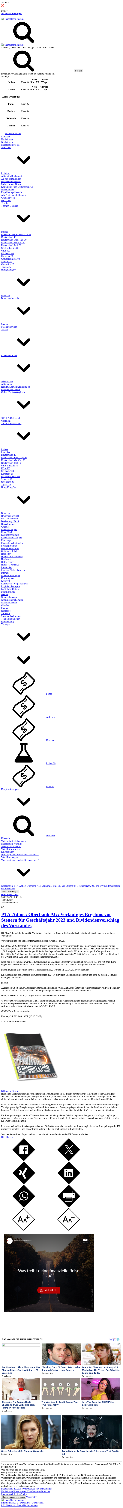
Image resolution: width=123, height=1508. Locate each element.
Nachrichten (7, 139)
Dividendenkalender (10, 389)
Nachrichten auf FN (10, 144)
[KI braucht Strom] (29, 1088)
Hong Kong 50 (8, 269)
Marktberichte (7, 189)
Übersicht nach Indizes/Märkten (16, 234)
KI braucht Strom (9, 1091)
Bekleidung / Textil (10, 521)
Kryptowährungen (10, 789)
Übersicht (5, 420)
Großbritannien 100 (10, 259)
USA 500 (5, 250)
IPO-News (6, 200)
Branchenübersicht (10, 298)
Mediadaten (31, 1497)
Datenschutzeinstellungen (13, 1497)
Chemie (5, 526)
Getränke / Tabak (9, 551)
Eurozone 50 (7, 256)
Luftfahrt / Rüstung (10, 589)
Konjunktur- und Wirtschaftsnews (17, 187)
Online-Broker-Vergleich (13, 392)
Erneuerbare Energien (11, 537)
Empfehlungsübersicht (11, 192)
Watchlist (50, 835)
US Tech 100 (7, 253)
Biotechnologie (8, 524)
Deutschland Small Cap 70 (14, 240)
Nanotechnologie (9, 597)
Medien (4, 324)
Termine (5, 203)
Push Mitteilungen (10, 891)
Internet (4, 573)
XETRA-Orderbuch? (11, 423)
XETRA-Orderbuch (10, 418)
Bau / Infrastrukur (9, 518)
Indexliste (5, 452)
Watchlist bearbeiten (10, 849)
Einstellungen (7, 852)
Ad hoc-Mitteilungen (11, 13)
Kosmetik (5, 581)
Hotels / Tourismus (10, 564)
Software (5, 613)
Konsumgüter (7, 578)
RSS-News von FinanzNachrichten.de (19, 1505)
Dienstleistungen (9, 529)
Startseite (5, 136)
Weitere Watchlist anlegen (13, 841)
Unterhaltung (7, 621)
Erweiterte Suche (13, 133)
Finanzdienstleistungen (12, 543)
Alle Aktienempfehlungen (13, 195)
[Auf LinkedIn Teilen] (68, 1183)
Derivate (50, 740)
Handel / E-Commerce (11, 556)
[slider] (5, 905)
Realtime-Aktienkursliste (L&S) (16, 386)
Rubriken (5, 173)
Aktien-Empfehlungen (30, 1491)
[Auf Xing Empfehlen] (23, 1183)
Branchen (5, 295)
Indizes (4, 231)
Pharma (4, 608)
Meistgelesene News (11, 184)
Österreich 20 (7, 264)
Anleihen (50, 717)
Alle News (6, 147)
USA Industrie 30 (9, 248)
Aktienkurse (7, 381)
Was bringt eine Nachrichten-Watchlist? (20, 854)
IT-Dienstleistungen (10, 575)
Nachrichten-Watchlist (11, 843)
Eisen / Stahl (7, 532)
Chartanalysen (8, 197)
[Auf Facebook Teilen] (23, 1160)
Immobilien (6, 567)
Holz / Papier (7, 562)
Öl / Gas (5, 605)
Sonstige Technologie (11, 616)
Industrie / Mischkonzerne (13, 570)
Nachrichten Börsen (10, 1491)
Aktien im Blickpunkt (11, 176)
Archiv (4, 329)
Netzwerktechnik (9, 602)
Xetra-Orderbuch (24, 1488)
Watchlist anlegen (9, 857)
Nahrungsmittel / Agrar (12, 600)
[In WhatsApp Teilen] (23, 1206)
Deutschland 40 (8, 237)
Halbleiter (5, 554)
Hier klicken (7, 1137)
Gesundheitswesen (10, 548)
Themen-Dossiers (9, 206)
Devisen (50, 786)
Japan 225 (6, 267)
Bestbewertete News (11, 181)
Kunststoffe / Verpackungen (14, 583)
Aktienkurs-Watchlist (11, 846)
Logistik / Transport (10, 586)
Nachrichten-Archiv (17, 1494)
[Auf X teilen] (68, 1160)
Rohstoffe (5, 610)
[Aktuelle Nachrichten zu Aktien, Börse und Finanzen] (12, 19)
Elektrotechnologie (10, 535)
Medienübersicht (9, 327)
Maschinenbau (8, 591)
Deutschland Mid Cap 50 (13, 242)
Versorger (5, 624)
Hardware (6, 559)
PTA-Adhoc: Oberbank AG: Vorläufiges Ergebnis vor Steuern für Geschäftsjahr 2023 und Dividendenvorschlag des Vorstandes (60, 920)
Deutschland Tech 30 (11, 245)
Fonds (49, 694)
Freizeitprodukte (9, 545)
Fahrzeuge (6, 540)
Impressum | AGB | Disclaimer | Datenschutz (22, 1502)
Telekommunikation (10, 619)
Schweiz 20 (6, 261)
